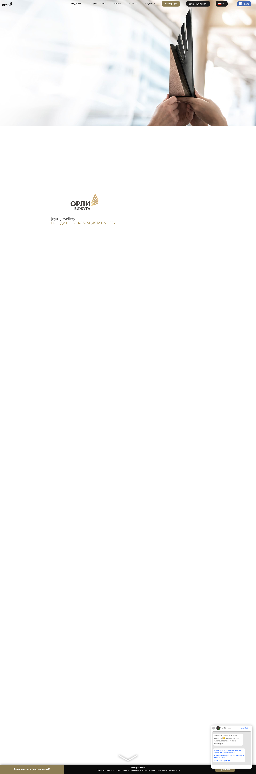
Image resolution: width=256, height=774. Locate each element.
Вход (246, 3)
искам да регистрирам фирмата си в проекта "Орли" (229, 756)
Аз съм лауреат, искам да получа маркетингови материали (227, 751)
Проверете (225, 769)
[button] (222, 4)
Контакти (117, 3)
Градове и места (97, 3)
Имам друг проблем (222, 760)
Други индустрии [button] (197, 4)
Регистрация (171, 3)
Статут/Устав (150, 3)
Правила (133, 3)
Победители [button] (75, 3)
